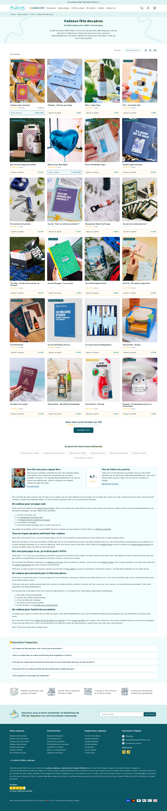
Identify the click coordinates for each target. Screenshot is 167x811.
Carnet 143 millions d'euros (59, 345)
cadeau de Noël (77, 620)
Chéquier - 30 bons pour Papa (60, 105)
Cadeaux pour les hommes (54, 453)
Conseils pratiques (91, 741)
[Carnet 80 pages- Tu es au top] (64, 259)
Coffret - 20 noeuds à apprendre (136, 283)
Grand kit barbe (16, 345)
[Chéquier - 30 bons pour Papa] (64, 81)
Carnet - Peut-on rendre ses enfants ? (63, 224)
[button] (142, 8)
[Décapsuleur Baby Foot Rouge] (102, 199)
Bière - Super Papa (93, 105)
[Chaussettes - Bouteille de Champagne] (64, 380)
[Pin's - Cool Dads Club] (139, 81)
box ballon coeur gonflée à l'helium (124, 771)
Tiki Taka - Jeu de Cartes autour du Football (24, 284)
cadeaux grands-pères (140, 544)
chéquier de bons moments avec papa (34, 520)
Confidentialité (60, 800)
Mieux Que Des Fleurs (17, 800)
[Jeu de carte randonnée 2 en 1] (139, 199)
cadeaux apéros (107, 562)
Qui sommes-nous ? (54, 739)
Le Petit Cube (90, 753)
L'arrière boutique (91, 744)
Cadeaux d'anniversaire (18, 744)
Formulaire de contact (133, 743)
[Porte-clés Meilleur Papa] (102, 140)
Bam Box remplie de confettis (55, 776)
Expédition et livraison (55, 747)
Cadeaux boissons (97, 453)
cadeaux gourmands (23, 565)
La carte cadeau (90, 750)
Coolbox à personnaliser (20, 105)
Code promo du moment (56, 741)
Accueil (13, 14)
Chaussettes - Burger (132, 345)
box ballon (71, 569)
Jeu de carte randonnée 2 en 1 (135, 224)
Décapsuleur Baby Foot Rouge (97, 224)
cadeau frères (106, 544)
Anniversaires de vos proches (58, 744)
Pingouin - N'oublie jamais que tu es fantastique (137, 405)
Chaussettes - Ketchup (94, 404)
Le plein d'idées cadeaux (23, 760)
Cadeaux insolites (139, 453)
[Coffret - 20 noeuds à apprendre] (139, 259)
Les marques (89, 747)
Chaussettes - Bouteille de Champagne (64, 404)
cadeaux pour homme (45, 508)
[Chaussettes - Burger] (139, 320)
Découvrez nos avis (110, 484)
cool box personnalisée (19, 771)
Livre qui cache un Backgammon (98, 345)
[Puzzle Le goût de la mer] (139, 140)
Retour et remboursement (56, 750)
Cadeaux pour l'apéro (77, 453)
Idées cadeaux (23, 14)
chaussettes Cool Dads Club (31, 517)
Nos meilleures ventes (83, 458)
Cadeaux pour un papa (30, 453)
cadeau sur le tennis (55, 562)
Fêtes (32, 14)
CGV (51, 800)
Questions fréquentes (55, 736)
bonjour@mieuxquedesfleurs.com (138, 740)
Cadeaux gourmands (17, 747)
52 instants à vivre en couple (87, 773)
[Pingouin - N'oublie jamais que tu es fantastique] (139, 380)
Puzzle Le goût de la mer (132, 165)
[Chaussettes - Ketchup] (102, 380)
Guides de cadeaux (92, 739)
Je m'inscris (150, 714)
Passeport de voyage (18, 404)
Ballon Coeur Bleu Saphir (58, 165)
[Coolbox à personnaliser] (27, 81)
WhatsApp (129, 736)
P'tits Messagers (139, 773)
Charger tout (83, 430)
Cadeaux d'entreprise (55, 753)
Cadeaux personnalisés (118, 453)
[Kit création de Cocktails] (27, 199)
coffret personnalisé (103, 529)
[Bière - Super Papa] (102, 81)
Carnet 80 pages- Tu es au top (60, 283)
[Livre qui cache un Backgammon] (102, 320)
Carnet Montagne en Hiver (96, 283)
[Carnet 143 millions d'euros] (64, 320)
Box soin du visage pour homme (23, 165)
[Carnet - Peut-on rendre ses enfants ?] (64, 199)
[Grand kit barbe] (27, 320)
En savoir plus (33, 486)
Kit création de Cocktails (20, 224)
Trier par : (118, 50)
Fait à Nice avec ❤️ (42, 800)
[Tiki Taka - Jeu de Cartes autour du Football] (27, 259)
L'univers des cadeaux (93, 736)
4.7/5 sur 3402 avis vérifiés (21, 791)
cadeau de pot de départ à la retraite (49, 620)
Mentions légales (73, 800)
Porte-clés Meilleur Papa (95, 165)
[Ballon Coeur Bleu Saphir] (64, 140)
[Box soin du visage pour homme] (27, 140)
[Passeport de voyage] (27, 380)
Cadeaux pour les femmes (19, 739)
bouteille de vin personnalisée (46, 605)
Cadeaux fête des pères (45, 14)
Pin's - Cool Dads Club (131, 105)
